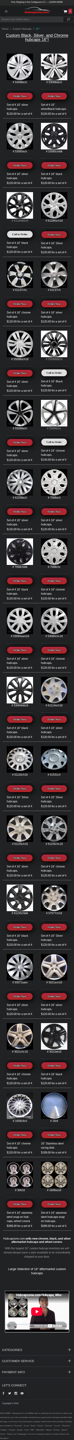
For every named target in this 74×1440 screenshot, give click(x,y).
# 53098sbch (54, 82)
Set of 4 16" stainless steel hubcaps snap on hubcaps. (54, 1217)
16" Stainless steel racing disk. (52, 1145)
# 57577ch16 (54, 913)
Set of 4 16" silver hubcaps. (17, 106)
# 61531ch (54, 774)
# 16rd (54, 1120)
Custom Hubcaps (22, 28)
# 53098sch (20, 82)
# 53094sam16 (20, 636)
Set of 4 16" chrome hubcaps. (53, 591)
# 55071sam (20, 982)
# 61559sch (20, 497)
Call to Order (20, 234)
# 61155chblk (20, 913)
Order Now (19, 96)
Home (5, 28)
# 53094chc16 (54, 636)
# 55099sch (20, 428)
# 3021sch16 (54, 982)
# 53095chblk (54, 151)
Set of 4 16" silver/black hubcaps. (54, 106)
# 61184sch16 (54, 220)
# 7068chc (54, 566)
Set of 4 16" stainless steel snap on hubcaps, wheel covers (19, 1217)
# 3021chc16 (20, 1051)
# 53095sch (20, 151)
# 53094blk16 (20, 705)
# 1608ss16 (54, 1190)
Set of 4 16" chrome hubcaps (19, 314)
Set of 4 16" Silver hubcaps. (52, 245)
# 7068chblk (19, 566)
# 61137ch (54, 289)
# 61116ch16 (20, 774)
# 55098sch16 (20, 359)
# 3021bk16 (54, 1051)
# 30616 (20, 1190)
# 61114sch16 (54, 705)
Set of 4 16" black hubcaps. (51, 176)
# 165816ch (20, 1120)
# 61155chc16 (54, 843)
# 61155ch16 (20, 843)
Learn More (56, 2)
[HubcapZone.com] (37, 11)
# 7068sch (54, 497)
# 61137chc (20, 289)
